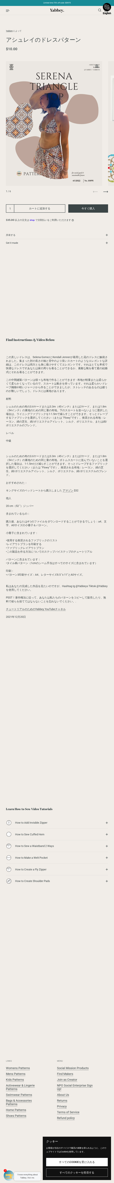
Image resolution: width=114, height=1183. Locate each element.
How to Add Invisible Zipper (31, 822)
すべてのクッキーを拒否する (77, 1172)
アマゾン (68, 490)
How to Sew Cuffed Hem (29, 834)
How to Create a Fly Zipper (30, 869)
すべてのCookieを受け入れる (77, 1162)
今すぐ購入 (88, 208)
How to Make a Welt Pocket (31, 857)
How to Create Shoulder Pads (32, 881)
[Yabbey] (57, 10)
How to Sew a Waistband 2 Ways (34, 846)
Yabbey (9, 31)
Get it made (12, 242)
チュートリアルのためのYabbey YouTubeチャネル (36, 609)
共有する (10, 235)
